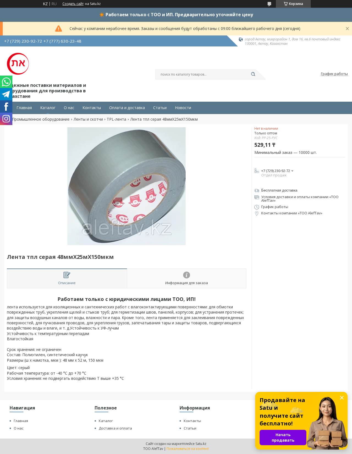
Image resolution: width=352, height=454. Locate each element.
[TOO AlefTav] (18, 63)
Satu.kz (201, 443)
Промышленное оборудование (41, 119)
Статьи (160, 108)
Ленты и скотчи (88, 119)
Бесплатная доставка (279, 190)
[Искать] (253, 74)
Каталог (48, 108)
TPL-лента (116, 119)
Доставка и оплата (115, 428)
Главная (24, 108)
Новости (183, 108)
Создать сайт (73, 4)
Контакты (91, 108)
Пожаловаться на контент (188, 448)
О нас (69, 108)
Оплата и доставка (127, 108)
